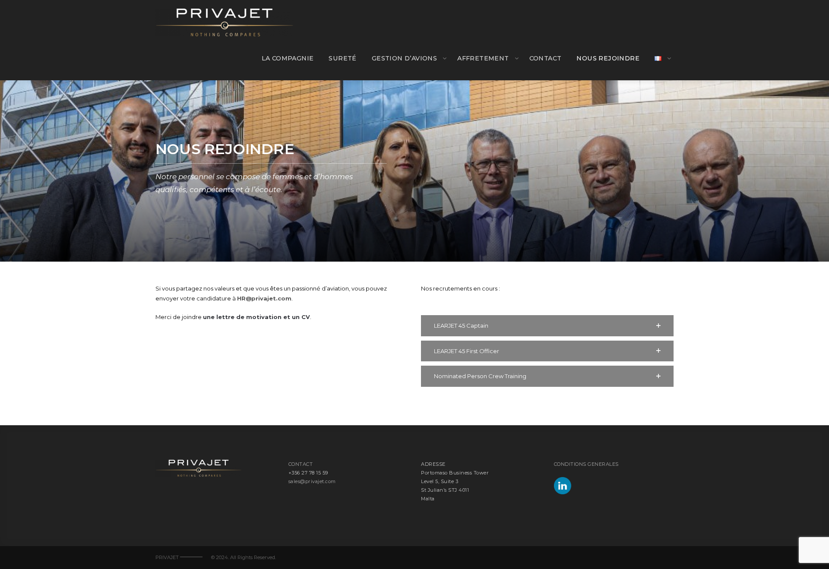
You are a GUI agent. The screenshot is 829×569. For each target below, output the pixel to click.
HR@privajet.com (264, 298)
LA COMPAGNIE (288, 58)
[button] (547, 325)
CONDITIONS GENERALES (586, 464)
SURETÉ (342, 58)
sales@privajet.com (312, 481)
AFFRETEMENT (483, 58)
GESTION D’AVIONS (404, 58)
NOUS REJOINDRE (607, 58)
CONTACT (545, 58)
